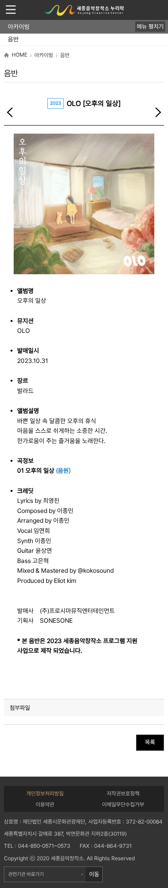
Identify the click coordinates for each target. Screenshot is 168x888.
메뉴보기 (11, 9)
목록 (150, 742)
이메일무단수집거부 (123, 804)
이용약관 (45, 804)
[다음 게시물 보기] (158, 113)
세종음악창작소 (84, 10)
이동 (94, 874)
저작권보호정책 (123, 793)
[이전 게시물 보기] (10, 113)
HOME (19, 55)
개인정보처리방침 (45, 793)
